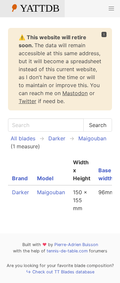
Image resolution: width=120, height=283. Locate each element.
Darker (56, 138)
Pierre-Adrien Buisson (76, 244)
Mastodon (75, 93)
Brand (20, 178)
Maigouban (92, 138)
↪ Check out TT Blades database (60, 271)
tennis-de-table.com (67, 250)
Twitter (27, 101)
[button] (111, 8)
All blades (23, 138)
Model (45, 178)
